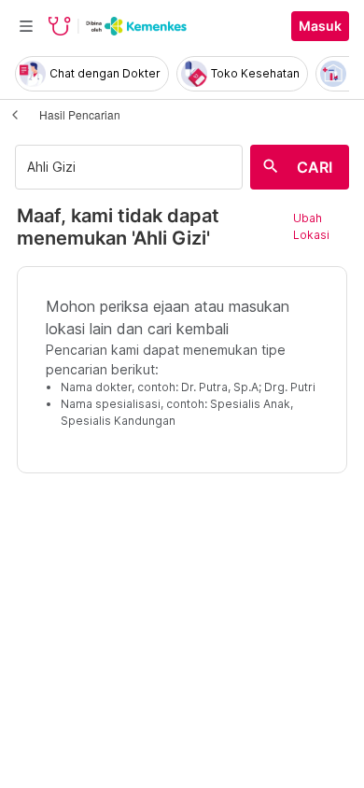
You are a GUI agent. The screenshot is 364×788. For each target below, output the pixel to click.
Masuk (320, 26)
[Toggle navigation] (26, 26)
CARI (314, 167)
